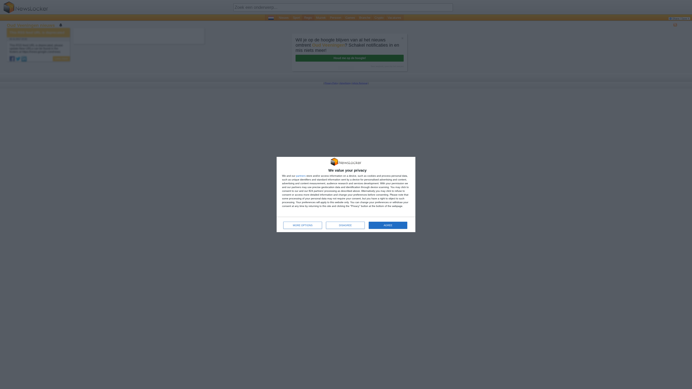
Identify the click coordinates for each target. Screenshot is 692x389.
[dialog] (346, 194)
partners (301, 176)
